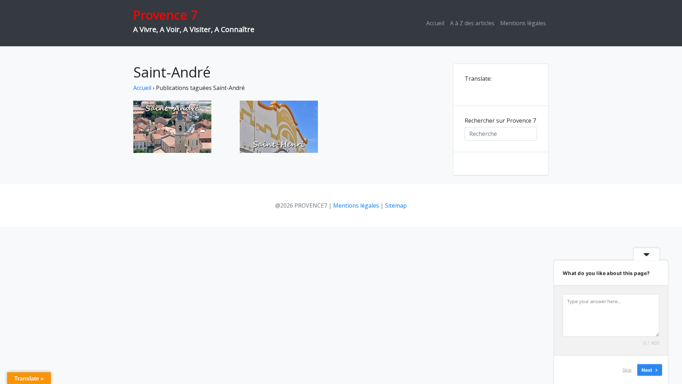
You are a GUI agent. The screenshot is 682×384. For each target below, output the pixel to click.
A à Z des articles (472, 23)
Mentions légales (523, 23)
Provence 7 (165, 14)
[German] (487, 88)
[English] (469, 88)
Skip (627, 369)
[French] (478, 88)
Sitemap (396, 205)
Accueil (435, 23)
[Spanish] (496, 88)
